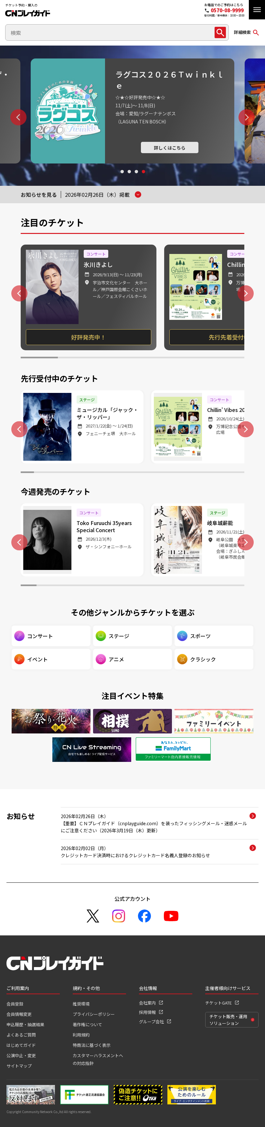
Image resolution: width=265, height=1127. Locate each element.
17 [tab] (237, 473)
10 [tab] (145, 473)
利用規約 (81, 1035)
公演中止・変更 (21, 1055)
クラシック (203, 659)
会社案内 (147, 1003)
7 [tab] (106, 473)
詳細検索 (242, 32)
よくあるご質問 (21, 1035)
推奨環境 (81, 1004)
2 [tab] (129, 177)
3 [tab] (136, 177)
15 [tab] (211, 473)
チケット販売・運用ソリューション (228, 1019)
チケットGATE (218, 1003)
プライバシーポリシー (94, 1014)
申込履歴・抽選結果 (25, 1024)
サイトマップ (19, 1066)
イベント (37, 659)
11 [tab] (158, 473)
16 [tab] (224, 473)
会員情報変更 (19, 1014)
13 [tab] (185, 473)
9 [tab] (132, 473)
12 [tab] (172, 473)
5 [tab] (188, 358)
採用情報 (147, 1012)
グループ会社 (151, 1021)
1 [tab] (121, 177)
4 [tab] (143, 177)
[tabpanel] (132, 110)
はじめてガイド (21, 1045)
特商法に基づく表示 (92, 1045)
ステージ (119, 636)
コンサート (40, 636)
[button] (257, 9)
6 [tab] (225, 358)
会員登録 (14, 1004)
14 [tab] (198, 473)
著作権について (87, 1024)
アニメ (116, 659)
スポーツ (200, 636)
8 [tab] (119, 473)
